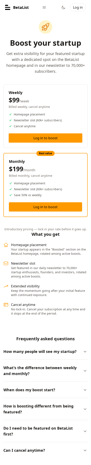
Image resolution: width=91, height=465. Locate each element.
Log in (78, 7)
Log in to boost (45, 138)
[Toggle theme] (63, 7)
